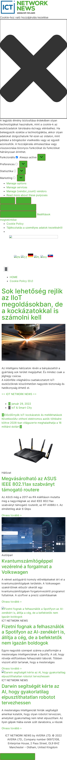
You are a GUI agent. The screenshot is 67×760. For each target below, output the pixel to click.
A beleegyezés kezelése (17, 756)
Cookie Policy (15, 223)
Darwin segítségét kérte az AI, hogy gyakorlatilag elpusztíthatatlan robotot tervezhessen (30, 694)
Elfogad (7, 200)
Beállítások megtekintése (18, 207)
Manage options (16, 183)
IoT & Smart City (22, 407)
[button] (33, 68)
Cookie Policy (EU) (21, 281)
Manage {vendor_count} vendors (27, 191)
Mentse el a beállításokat (18, 214)
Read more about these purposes (27, 195)
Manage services (17, 187)
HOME (14, 277)
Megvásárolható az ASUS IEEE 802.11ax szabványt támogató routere (29, 484)
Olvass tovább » (12, 515)
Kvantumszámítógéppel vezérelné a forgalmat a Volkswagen (27, 566)
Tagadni (23, 200)
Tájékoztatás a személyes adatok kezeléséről (34, 227)
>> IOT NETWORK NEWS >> (19, 394)
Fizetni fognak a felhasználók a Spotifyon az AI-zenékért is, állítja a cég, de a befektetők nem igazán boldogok (33, 635)
